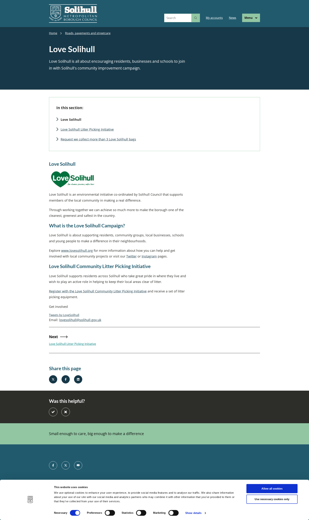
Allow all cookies (272, 488)
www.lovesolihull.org (77, 250)
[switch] (110, 513)
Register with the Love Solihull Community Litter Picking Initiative (98, 291)
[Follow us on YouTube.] (78, 465)
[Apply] (195, 18)
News (232, 18)
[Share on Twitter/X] (53, 379)
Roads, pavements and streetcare (88, 33)
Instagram (149, 256)
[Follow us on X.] (66, 465)
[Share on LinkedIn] (78, 379)
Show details (193, 512)
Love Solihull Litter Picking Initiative (87, 129)
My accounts (214, 18)
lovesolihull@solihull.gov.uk (80, 320)
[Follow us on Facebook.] (53, 465)
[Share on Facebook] (66, 379)
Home (53, 33)
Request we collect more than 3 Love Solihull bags (98, 139)
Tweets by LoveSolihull (64, 315)
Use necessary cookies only (272, 499)
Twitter (131, 256)
